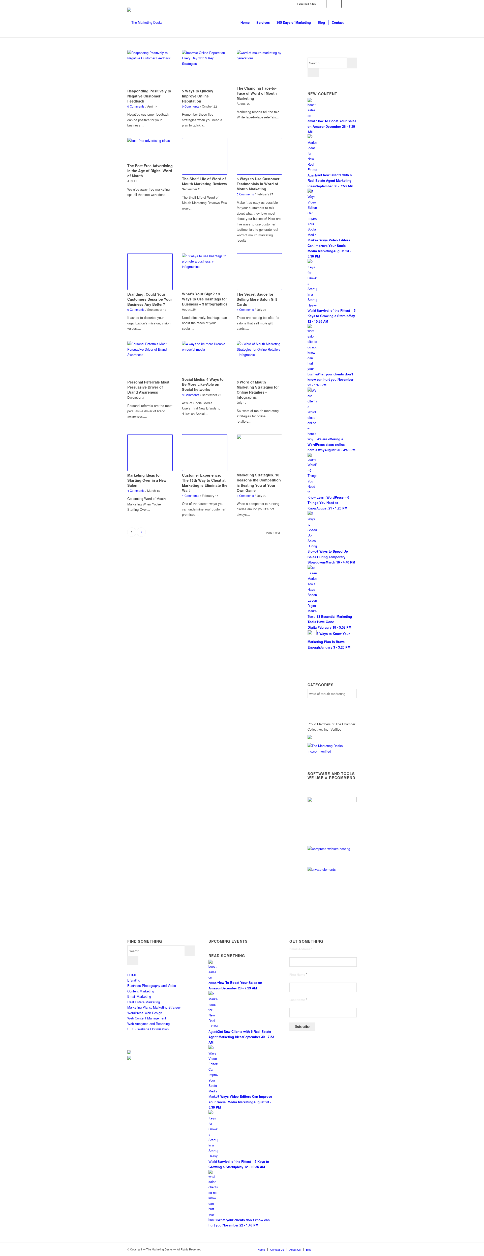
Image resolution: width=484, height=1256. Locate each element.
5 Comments (245, 496)
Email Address (301, 949)
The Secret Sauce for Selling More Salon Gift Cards (257, 299)
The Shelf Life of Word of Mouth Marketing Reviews (204, 181)
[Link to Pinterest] (345, 4)
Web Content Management (146, 1018)
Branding (133, 980)
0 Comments (135, 106)
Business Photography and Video (151, 985)
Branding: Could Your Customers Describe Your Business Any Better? (149, 299)
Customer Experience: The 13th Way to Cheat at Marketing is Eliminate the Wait (204, 483)
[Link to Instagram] (353, 4)
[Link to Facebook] (330, 4)
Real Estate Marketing (143, 1001)
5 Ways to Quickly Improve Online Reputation (197, 96)
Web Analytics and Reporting (148, 1023)
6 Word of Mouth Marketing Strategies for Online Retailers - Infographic (258, 389)
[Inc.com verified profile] (332, 751)
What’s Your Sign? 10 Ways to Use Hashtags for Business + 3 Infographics (204, 298)
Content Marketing (140, 991)
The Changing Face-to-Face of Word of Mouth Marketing (257, 93)
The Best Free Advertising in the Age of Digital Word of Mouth (150, 170)
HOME (132, 974)
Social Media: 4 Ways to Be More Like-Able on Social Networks (203, 384)
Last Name (298, 1000)
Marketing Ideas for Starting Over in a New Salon (146, 480)
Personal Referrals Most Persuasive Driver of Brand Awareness (148, 387)
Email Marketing (139, 996)
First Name (298, 974)
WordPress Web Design (144, 1012)
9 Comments (190, 395)
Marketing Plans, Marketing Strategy (154, 1007)
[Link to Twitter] (322, 4)
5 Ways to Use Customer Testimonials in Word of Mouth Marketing (258, 183)
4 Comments (245, 309)
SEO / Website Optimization (148, 1029)
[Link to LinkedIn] (337, 4)
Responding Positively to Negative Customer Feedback (149, 96)
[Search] (352, 22)
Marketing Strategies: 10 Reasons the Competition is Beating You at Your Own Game (259, 482)
